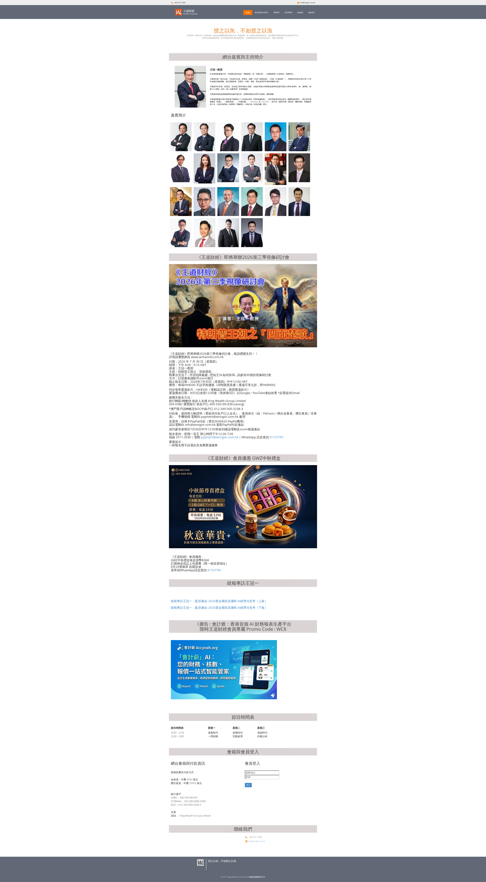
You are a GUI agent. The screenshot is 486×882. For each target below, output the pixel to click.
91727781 (277, 437)
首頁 (248, 12)
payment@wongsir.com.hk (219, 437)
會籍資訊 (300, 12)
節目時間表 (288, 12)
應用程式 (277, 12)
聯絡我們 (311, 12)
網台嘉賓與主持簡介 (261, 12)
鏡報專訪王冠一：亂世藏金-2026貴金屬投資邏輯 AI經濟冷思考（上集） (219, 601)
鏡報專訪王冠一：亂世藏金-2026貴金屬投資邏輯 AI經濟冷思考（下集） (219, 607)
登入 (248, 785)
